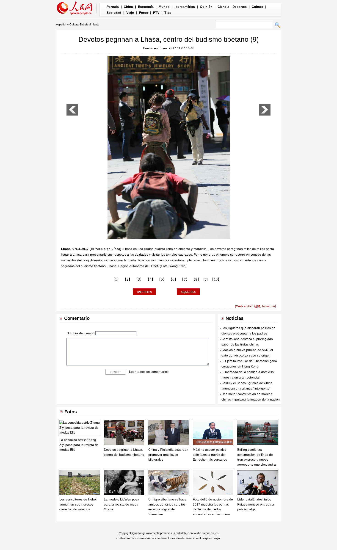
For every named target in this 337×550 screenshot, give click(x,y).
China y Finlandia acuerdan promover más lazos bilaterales (168, 454)
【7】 (184, 279)
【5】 (161, 279)
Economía (146, 6)
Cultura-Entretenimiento (84, 24)
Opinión (206, 6)
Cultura (257, 6)
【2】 (127, 279)
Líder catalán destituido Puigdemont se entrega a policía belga (255, 504)
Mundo (164, 6)
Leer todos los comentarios (148, 371)
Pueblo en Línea (155, 48)
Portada (113, 6)
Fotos (143, 12)
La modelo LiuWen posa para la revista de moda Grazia (121, 504)
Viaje (130, 12)
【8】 (196, 279)
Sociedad (114, 12)
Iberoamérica (185, 6)
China (128, 6)
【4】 (150, 279)
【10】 (215, 279)
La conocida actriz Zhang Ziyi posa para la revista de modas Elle (79, 444)
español (61, 24)
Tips (167, 12)
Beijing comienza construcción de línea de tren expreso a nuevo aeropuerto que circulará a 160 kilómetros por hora (256, 459)
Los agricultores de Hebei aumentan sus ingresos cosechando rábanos (78, 504)
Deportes (239, 6)
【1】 (116, 279)
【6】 (173, 279)
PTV (156, 12)
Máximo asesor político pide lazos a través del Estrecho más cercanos (210, 454)
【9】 (205, 279)
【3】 (139, 279)
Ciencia (223, 6)
